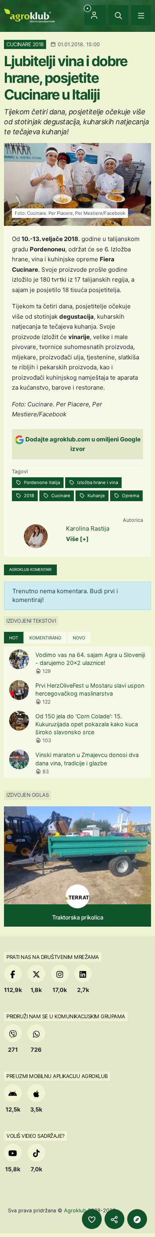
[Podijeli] (114, 1219)
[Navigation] (141, 15)
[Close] (118, 15)
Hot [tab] (13, 638)
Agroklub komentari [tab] (30, 569)
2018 (28, 495)
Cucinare (60, 495)
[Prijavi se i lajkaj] (92, 1219)
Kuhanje (95, 495)
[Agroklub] (29, 15)
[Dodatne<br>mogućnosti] (137, 1219)
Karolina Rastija (87, 528)
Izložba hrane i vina (97, 482)
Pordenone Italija (41, 482)
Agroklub (75, 1210)
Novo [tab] (79, 638)
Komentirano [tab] (45, 638)
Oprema (130, 495)
